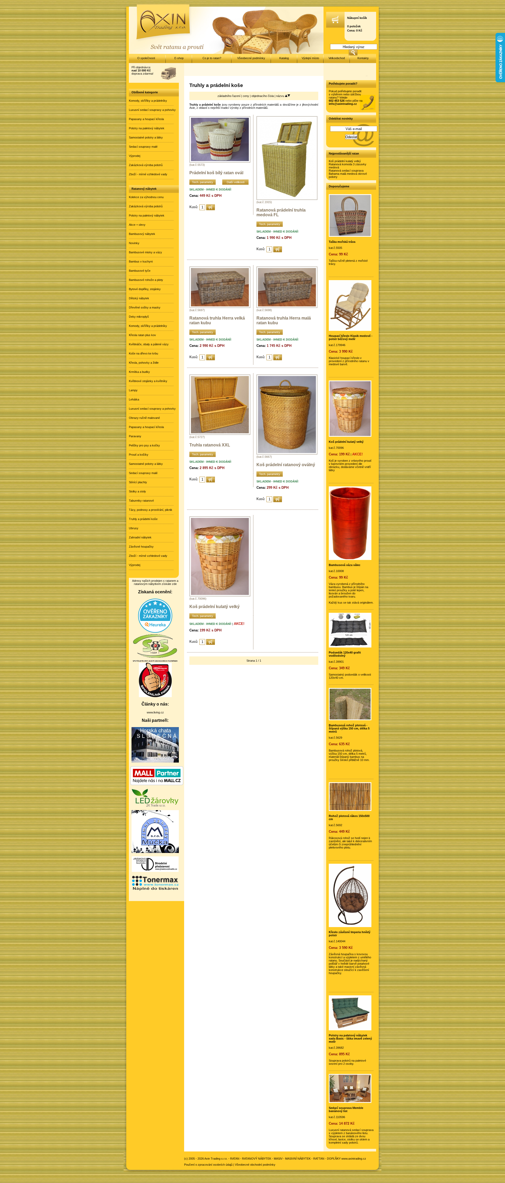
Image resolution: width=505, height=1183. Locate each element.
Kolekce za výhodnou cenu (146, 197)
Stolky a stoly (137, 491)
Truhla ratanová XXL (209, 445)
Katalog (284, 58)
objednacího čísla (263, 95)
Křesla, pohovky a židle (144, 362)
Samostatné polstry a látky (146, 137)
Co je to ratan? (212, 58)
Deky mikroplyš (139, 316)
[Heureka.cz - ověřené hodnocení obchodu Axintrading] (155, 631)
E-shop (179, 58)
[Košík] (335, 26)
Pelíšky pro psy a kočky (144, 445)
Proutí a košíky (138, 454)
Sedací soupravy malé (143, 146)
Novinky (134, 243)
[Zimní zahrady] (155, 851)
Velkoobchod (337, 58)
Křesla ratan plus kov (142, 335)
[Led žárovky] (155, 805)
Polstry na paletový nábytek (146, 128)
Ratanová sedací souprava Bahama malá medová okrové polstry (348, 173)
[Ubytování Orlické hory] (155, 761)
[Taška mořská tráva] (350, 235)
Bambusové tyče (139, 270)
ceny (246, 95)
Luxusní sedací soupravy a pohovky (152, 109)
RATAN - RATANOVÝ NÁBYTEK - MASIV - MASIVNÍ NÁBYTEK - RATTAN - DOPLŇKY (285, 1158)
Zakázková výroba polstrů (146, 165)
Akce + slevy (137, 224)
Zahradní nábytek (140, 537)
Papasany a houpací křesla (146, 119)
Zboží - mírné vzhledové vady (148, 174)
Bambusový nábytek (142, 233)
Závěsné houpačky (141, 546)
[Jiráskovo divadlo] (155, 870)
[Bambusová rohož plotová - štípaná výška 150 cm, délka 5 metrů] (350, 719)
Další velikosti (235, 182)
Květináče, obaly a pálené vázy (149, 344)
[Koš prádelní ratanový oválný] (286, 453)
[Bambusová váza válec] (350, 558)
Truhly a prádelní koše (143, 519)
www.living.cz (155, 712)
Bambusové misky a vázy (145, 252)
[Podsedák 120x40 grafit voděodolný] (350, 646)
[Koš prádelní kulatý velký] (219, 595)
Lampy (133, 390)
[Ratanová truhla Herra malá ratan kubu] (286, 306)
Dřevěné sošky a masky (144, 307)
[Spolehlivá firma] (155, 696)
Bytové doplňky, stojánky (145, 289)
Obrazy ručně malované (144, 417)
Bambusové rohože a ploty (146, 279)
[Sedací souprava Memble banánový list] (350, 1101)
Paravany (135, 436)
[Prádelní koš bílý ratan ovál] (219, 161)
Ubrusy (133, 528)
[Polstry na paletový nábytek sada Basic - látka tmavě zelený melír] (350, 1029)
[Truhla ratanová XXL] (219, 433)
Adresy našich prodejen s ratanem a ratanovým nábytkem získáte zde (155, 582)
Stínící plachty (138, 482)
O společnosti (146, 58)
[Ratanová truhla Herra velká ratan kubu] (219, 306)
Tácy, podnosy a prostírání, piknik (150, 509)
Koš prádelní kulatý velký (214, 606)
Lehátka (134, 399)
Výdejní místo (310, 58)
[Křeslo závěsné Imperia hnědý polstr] (350, 926)
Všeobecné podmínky (251, 58)
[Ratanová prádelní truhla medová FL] (286, 198)
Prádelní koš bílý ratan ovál (216, 173)
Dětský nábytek (139, 298)
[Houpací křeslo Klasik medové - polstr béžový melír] (350, 329)
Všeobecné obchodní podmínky (255, 1164)
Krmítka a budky (139, 371)
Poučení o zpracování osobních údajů (208, 1164)
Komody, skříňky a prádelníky (148, 100)
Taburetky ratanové (141, 500)
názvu (280, 95)
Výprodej (134, 155)
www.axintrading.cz (353, 1158)
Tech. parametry (202, 182)
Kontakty (363, 58)
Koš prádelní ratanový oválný (285, 464)
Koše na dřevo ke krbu (143, 353)
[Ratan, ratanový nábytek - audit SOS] (155, 661)
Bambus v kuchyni (141, 261)
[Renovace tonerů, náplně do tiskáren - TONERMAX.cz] (155, 890)
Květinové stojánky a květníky (148, 381)
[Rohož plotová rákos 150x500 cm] (350, 809)
